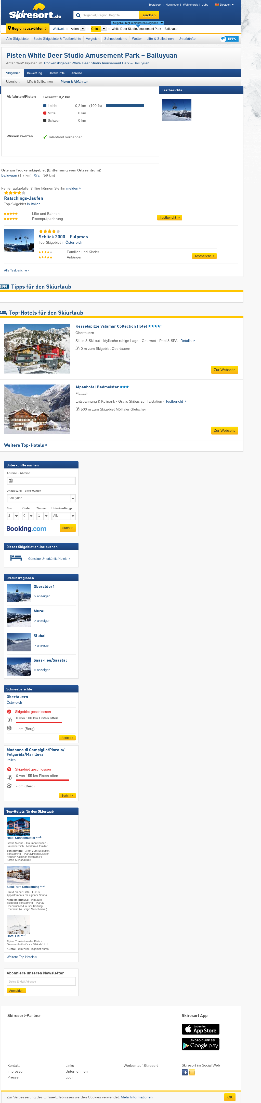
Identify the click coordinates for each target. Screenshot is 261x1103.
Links (70, 1065)
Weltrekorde (190, 4)
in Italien (34, 204)
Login (70, 1077)
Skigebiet (13, 73)
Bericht (66, 738)
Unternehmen (77, 1071)
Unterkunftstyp (61, 508)
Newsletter (172, 4)
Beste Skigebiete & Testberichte (57, 39)
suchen (67, 528)
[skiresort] (35, 12)
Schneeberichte (115, 39)
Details (186, 341)
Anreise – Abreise (18, 473)
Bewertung (34, 73)
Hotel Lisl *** (16, 936)
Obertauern (17, 697)
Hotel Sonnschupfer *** (24, 837)
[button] (26, 529)
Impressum (16, 1071)
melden (72, 188)
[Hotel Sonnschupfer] (18, 826)
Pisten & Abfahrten (74, 81)
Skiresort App (195, 1016)
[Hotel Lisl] (18, 924)
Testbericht (168, 217)
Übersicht (12, 81)
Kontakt (13, 1065)
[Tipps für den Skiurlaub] (229, 39)
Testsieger (155, 4)
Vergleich (92, 39)
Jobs (205, 4)
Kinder (26, 508)
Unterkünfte (186, 39)
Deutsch (225, 4)
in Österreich (72, 242)
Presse (13, 1077)
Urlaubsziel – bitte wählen (24, 490)
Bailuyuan (9, 175)
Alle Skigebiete (17, 39)
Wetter (137, 39)
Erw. (9, 508)
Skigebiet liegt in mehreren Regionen (135, 22)
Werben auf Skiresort (141, 1065)
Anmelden (16, 991)
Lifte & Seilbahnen (160, 39)
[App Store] (200, 1035)
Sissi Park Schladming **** (26, 887)
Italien (11, 760)
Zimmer (41, 508)
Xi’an (38, 175)
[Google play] (200, 1049)
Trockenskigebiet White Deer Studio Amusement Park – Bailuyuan (96, 63)
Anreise (76, 73)
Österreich (14, 702)
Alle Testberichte (15, 270)
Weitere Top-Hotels (24, 445)
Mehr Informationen (137, 1097)
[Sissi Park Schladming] (18, 875)
